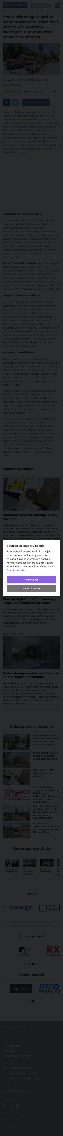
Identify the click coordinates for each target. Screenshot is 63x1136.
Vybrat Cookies (31, 588)
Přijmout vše (31, 579)
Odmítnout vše (16, 570)
